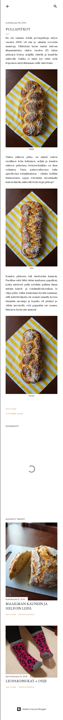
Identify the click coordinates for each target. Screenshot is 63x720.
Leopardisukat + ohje (26, 681)
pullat (20, 413)
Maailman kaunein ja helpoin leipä (27, 606)
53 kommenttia (26, 614)
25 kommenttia (26, 687)
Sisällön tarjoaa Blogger (34, 709)
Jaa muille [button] (11, 408)
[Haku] (55, 5)
